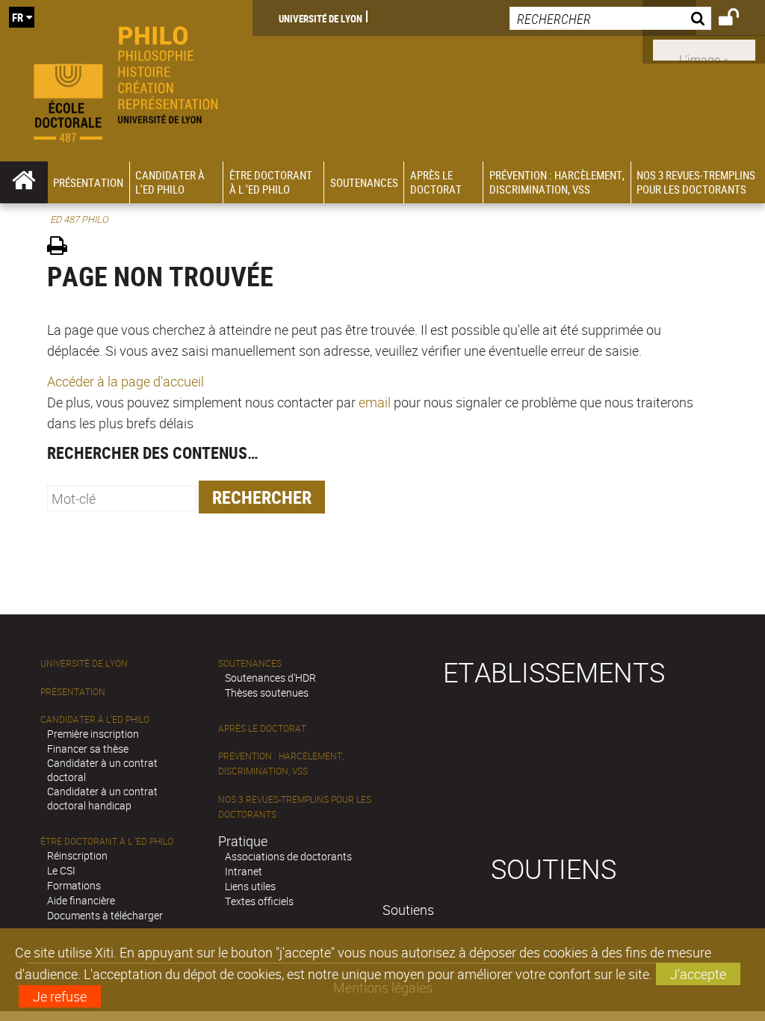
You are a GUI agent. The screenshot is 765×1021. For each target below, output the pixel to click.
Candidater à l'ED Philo (94, 719)
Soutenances (250, 663)
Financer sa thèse (87, 748)
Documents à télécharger (105, 915)
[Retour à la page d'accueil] (126, 80)
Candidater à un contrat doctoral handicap (102, 798)
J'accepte (698, 974)
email (375, 402)
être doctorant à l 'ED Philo (106, 841)
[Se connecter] (738, 19)
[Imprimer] (62, 247)
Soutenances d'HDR (270, 677)
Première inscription (93, 734)
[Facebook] (704, 49)
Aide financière (81, 900)
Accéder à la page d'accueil (125, 381)
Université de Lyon (320, 18)
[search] (610, 18)
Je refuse (60, 996)
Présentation (72, 691)
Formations (74, 885)
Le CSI (61, 870)
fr (17, 17)
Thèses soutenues (267, 692)
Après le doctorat (262, 728)
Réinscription (77, 855)
